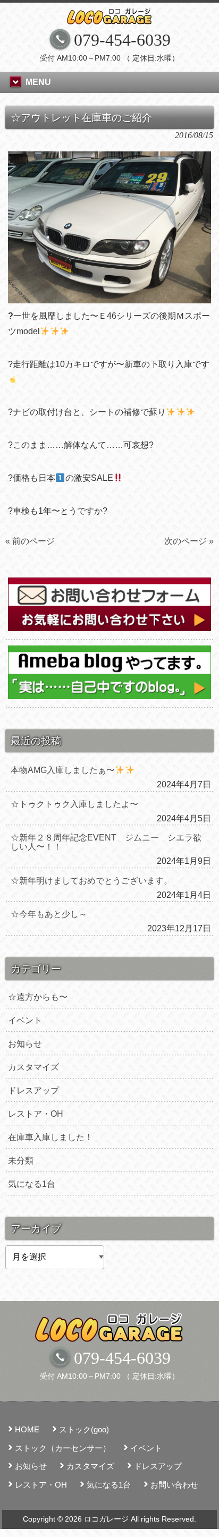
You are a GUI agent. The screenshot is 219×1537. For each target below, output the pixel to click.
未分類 (20, 1160)
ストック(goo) (84, 1429)
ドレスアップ (33, 1090)
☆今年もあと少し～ (49, 914)
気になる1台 (31, 1183)
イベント (25, 1020)
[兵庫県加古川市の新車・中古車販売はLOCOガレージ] (109, 16)
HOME (27, 1429)
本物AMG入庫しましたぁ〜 (63, 770)
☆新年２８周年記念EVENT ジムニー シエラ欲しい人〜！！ (106, 842)
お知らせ (25, 1043)
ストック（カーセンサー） (63, 1448)
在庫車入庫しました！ (50, 1137)
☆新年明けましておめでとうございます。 (91, 880)
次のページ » (189, 541)
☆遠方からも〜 (38, 996)
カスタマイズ (33, 1067)
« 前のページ (30, 541)
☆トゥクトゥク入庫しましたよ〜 (74, 804)
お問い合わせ (174, 1484)
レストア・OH (35, 1113)
